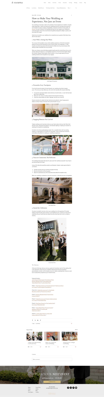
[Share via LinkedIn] (37, 320)
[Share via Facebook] (32, 320)
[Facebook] (68, 388)
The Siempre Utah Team (50, 7)
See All (76, 329)
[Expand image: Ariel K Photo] (70, 136)
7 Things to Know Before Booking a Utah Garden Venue (34, 343)
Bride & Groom (41, 7)
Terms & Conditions (52, 394)
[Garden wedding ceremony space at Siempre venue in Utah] (34, 336)
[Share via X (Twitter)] (35, 320)
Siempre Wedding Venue (61, 7)
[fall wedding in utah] (52, 336)
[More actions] (71, 15)
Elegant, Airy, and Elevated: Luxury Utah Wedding (51, 343)
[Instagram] (71, 388)
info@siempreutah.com (47, 378)
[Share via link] (40, 320)
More (69, 7)
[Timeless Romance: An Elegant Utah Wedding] (69, 336)
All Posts (28, 7)
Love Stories (34, 7)
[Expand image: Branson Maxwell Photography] (52, 110)
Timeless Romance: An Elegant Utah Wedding (69, 343)
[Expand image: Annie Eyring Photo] (43, 105)
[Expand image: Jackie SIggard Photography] (50, 136)
